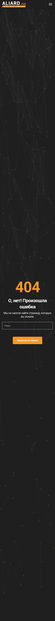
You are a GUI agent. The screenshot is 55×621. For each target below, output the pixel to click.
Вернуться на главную (27, 340)
